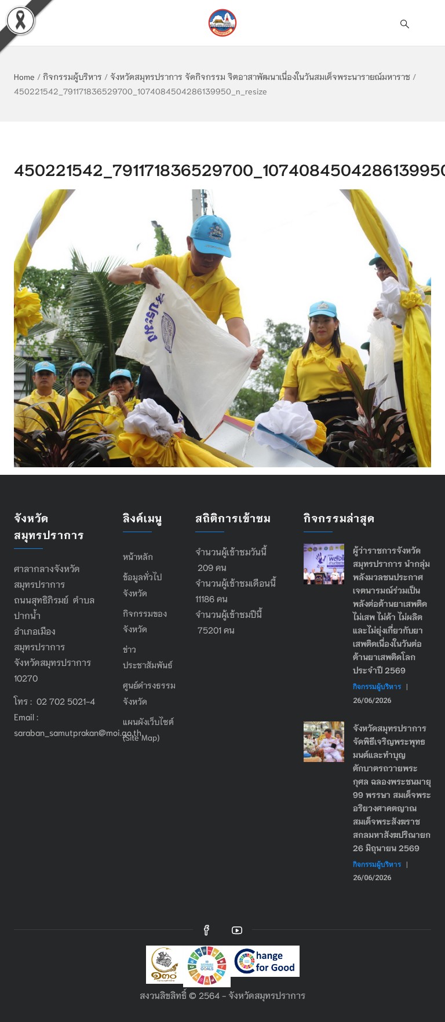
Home (24, 76)
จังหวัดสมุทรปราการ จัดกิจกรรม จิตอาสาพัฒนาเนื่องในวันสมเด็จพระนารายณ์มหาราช (260, 76)
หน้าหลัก (138, 556)
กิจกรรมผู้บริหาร (72, 76)
